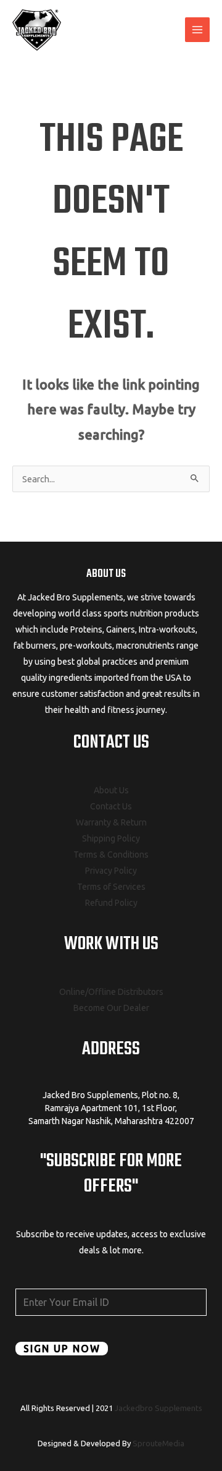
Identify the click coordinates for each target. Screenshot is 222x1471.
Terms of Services (111, 887)
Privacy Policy (111, 871)
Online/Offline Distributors (111, 992)
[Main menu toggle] (197, 29)
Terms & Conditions (111, 854)
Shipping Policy (111, 838)
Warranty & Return (111, 822)
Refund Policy (111, 903)
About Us (111, 790)
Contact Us (111, 806)
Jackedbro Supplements (158, 1408)
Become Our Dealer (111, 1008)
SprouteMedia (158, 1443)
